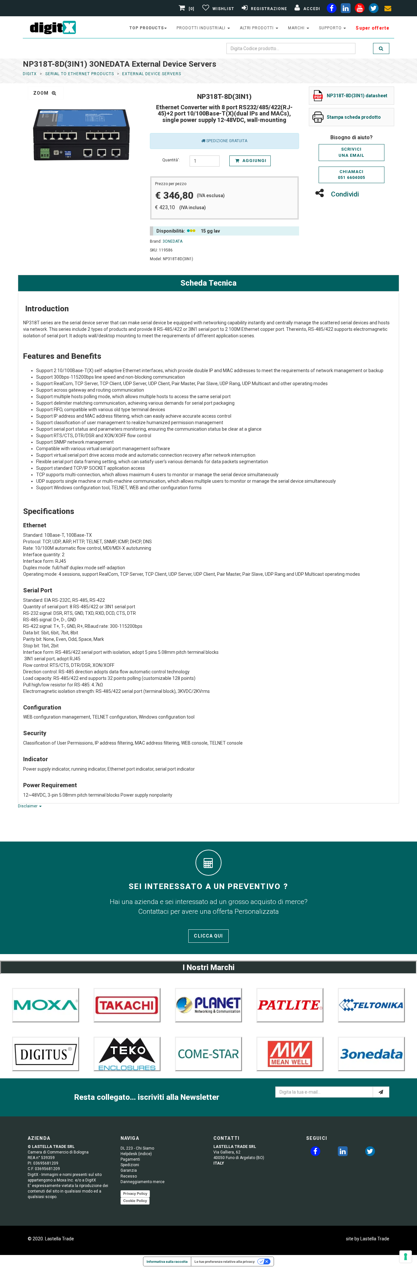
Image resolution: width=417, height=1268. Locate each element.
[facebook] (331, 9)
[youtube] (359, 9)
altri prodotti (257, 28)
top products (146, 28)
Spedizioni (130, 1165)
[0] (191, 9)
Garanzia (129, 1170)
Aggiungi (253, 160)
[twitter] (370, 1152)
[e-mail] (381, 1092)
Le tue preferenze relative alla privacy (224, 1261)
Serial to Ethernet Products (79, 74)
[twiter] (373, 9)
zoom (41, 93)
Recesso (129, 1176)
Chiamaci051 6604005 (351, 174)
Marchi (297, 28)
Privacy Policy (135, 1193)
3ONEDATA (172, 241)
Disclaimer (28, 806)
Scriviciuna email (351, 152)
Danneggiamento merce (143, 1182)
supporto (331, 28)
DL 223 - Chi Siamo (137, 1148)
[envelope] (387, 9)
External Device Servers (151, 74)
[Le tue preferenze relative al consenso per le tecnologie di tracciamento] (405, 1256)
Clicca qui (208, 935)
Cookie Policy (135, 1200)
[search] (381, 48)
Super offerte (372, 28)
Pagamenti (130, 1159)
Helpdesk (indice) (136, 1154)
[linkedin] (345, 9)
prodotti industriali (201, 28)
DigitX (30, 74)
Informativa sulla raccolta (167, 1261)
